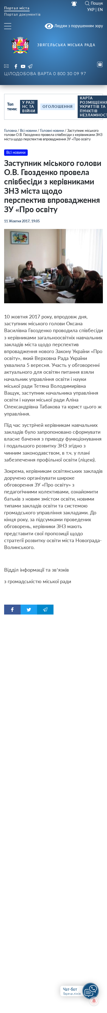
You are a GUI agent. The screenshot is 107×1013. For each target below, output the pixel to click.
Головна (10, 130)
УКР (90, 9)
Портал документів (22, 15)
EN (100, 9)
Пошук (97, 3)
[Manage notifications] (94, 1000)
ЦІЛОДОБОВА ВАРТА (45, 73)
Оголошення (58, 106)
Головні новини (52, 130)
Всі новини (28, 130)
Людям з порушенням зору (78, 25)
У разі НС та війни (28, 106)
